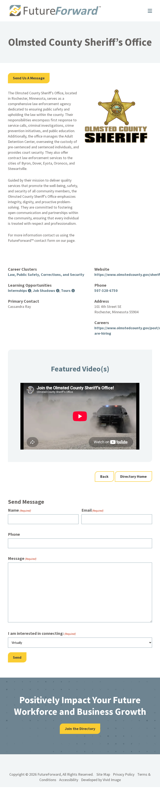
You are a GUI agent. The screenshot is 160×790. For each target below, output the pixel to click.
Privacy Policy (123, 774)
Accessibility (68, 779)
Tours (65, 290)
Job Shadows (44, 290)
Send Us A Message (29, 78)
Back (104, 476)
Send (17, 657)
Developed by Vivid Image (101, 779)
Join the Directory (80, 728)
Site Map (103, 774)
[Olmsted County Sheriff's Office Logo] (116, 141)
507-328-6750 (106, 290)
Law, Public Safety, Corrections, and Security (46, 274)
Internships (17, 290)
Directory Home (133, 476)
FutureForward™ (73, 10)
